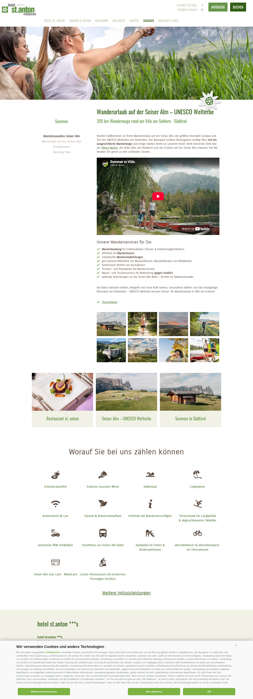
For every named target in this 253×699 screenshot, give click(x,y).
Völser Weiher (110, 147)
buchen (238, 7)
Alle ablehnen (154, 691)
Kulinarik (101, 20)
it (202, 5)
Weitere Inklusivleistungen (126, 593)
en (202, 10)
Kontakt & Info (168, 20)
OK (209, 691)
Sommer (148, 20)
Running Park (61, 152)
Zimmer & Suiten (80, 20)
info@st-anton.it (187, 9)
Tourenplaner (110, 302)
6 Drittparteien (52, 652)
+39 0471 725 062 (186, 5)
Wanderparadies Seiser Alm (61, 136)
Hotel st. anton (54, 20)
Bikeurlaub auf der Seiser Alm (61, 141)
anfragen (218, 7)
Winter (134, 20)
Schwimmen (61, 147)
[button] (236, 645)
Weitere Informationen (44, 691)
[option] (126, 50)
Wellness (118, 20)
